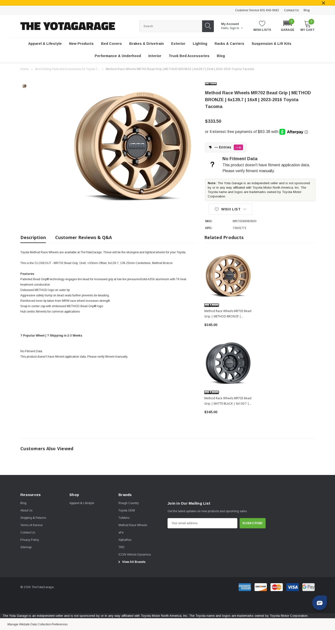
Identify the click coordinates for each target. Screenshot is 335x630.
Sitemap (25, 547)
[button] (287, 25)
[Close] (323, 3)
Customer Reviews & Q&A (83, 237)
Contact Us (291, 10)
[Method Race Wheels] (215, 84)
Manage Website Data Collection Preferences (37, 624)
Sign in (235, 28)
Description (33, 237)
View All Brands (133, 562)
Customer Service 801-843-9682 (257, 10)
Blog (307, 10)
